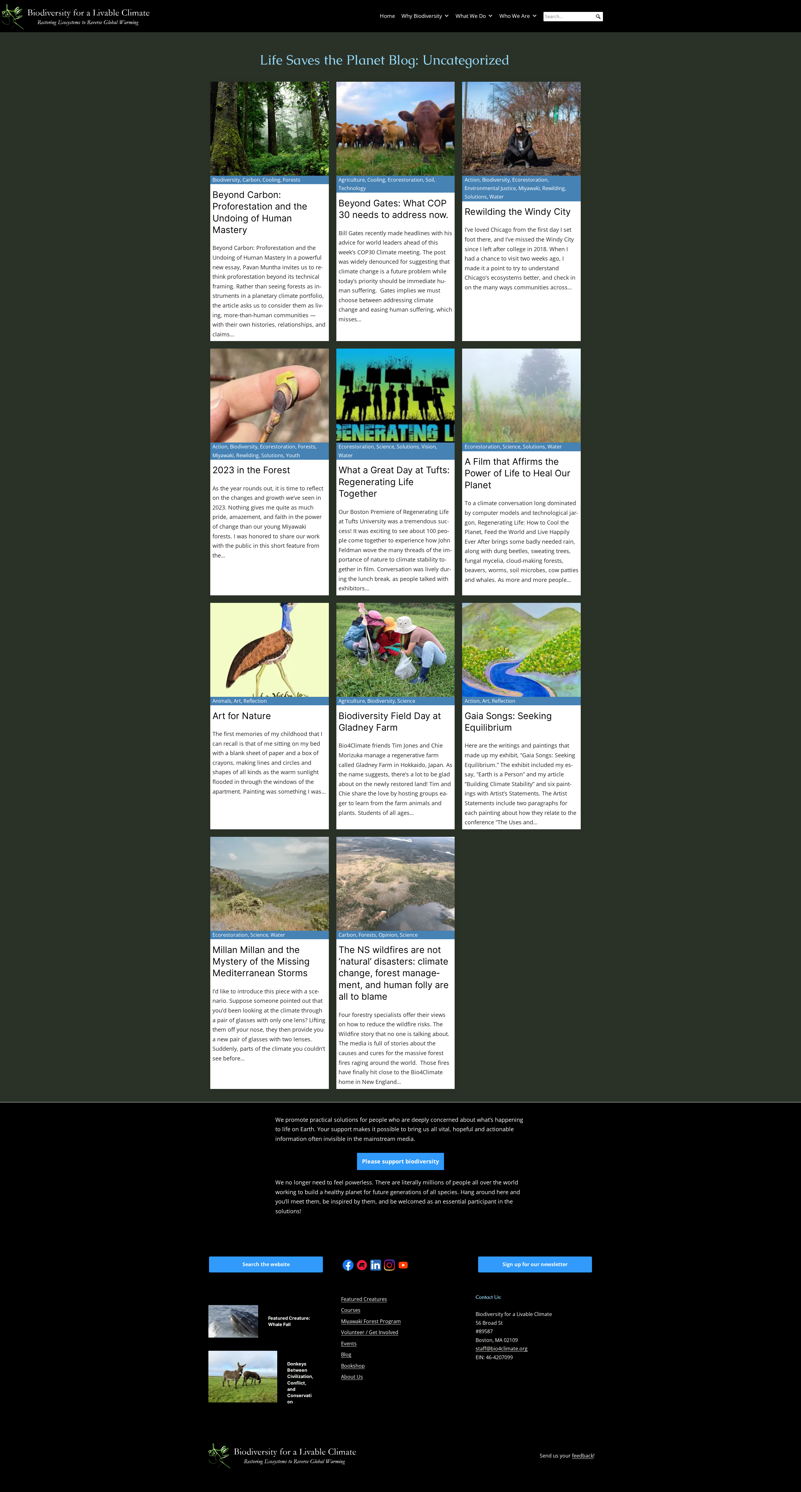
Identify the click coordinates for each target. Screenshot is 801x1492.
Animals (221, 700)
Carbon (251, 179)
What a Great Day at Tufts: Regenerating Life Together (394, 481)
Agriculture (352, 179)
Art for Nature (241, 715)
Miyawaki (529, 188)
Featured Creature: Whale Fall (289, 1321)
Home (387, 15)
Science (385, 446)
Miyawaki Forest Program (371, 1321)
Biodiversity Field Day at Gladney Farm (390, 721)
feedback (582, 1455)
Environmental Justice (490, 188)
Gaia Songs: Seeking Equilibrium (508, 721)
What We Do (471, 15)
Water (496, 196)
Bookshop (353, 1365)
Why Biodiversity (421, 15)
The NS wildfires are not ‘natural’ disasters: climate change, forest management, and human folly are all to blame (394, 973)
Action (472, 179)
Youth (293, 455)
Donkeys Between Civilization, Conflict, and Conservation (300, 1382)
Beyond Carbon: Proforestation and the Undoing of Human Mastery (259, 212)
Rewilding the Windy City (518, 211)
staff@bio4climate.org (502, 1348)
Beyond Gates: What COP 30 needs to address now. (393, 209)
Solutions (476, 196)
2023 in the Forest (251, 469)
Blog (346, 1354)
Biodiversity (226, 179)
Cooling (271, 179)
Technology (352, 188)
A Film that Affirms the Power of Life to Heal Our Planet (517, 473)
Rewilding (553, 188)
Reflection (255, 700)
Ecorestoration (405, 179)
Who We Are (514, 15)
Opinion (388, 934)
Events (349, 1343)
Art (237, 700)
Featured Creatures (364, 1299)
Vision (428, 446)
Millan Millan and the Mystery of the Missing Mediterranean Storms (261, 961)
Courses (350, 1310)
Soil (430, 179)
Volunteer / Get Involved (369, 1332)
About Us (352, 1376)
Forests (291, 179)
